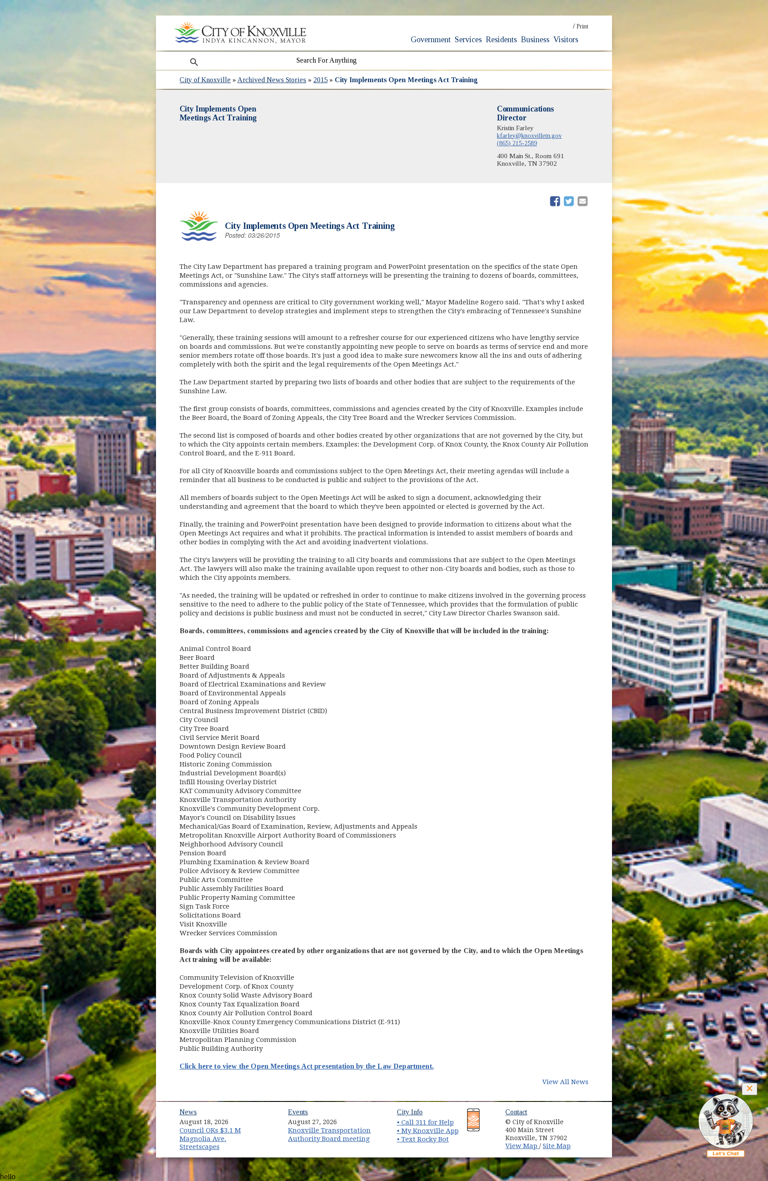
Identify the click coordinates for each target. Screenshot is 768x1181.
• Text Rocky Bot (423, 1139)
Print (582, 26)
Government (431, 39)
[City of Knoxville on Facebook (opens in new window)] (587, 1119)
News (188, 1112)
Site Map (557, 1146)
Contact (516, 1112)
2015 (320, 80)
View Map (522, 1146)
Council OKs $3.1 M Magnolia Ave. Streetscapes (210, 1138)
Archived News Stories (271, 80)
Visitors (565, 39)
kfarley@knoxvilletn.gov (529, 135)
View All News (565, 1082)
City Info (410, 1112)
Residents (501, 39)
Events (298, 1112)
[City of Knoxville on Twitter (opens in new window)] (587, 1129)
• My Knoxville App (428, 1131)
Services (468, 39)
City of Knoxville (205, 80)
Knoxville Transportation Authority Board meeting (329, 1134)
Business (535, 39)
